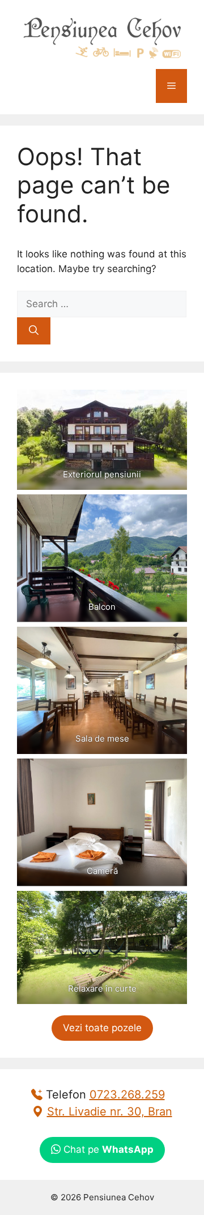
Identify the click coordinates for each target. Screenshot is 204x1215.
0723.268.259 (127, 1094)
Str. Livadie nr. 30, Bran (109, 1111)
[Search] (33, 330)
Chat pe (107, 1149)
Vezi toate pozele (102, 1027)
